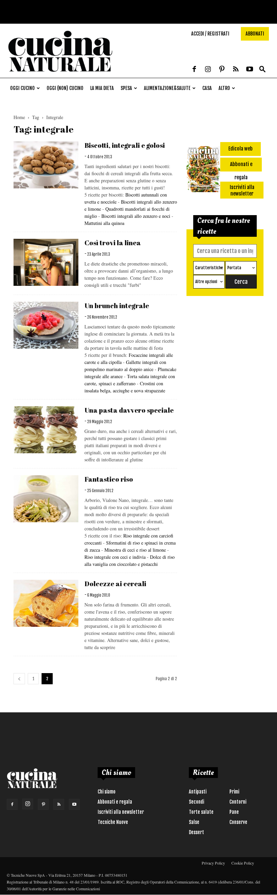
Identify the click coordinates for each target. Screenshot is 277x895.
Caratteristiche (209, 267)
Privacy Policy (213, 863)
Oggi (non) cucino (65, 88)
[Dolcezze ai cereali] (46, 603)
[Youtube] (249, 69)
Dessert (196, 832)
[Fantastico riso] (46, 498)
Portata (234, 267)
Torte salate (201, 812)
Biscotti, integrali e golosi (124, 145)
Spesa (126, 88)
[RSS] (235, 69)
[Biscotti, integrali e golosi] (46, 164)
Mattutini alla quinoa (104, 223)
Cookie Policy (242, 863)
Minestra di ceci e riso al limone (135, 550)
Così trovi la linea (112, 242)
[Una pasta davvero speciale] (46, 429)
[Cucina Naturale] (60, 74)
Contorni (237, 802)
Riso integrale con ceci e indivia (115, 557)
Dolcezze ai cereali (115, 583)
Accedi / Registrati (210, 34)
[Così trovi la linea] (46, 262)
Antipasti (197, 792)
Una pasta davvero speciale (129, 410)
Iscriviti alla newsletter (121, 812)
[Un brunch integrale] (46, 325)
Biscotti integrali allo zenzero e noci (136, 216)
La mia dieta (102, 88)
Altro (224, 88)
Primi (234, 792)
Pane (234, 812)
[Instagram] (208, 69)
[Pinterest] (222, 69)
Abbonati (255, 34)
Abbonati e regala (115, 802)
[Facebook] (194, 69)
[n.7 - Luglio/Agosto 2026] (203, 170)
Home (19, 117)
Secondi (196, 802)
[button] (262, 69)
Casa (207, 88)
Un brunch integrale (116, 305)
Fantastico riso (108, 479)
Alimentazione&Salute (167, 88)
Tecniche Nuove (113, 822)
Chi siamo (107, 792)
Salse (194, 822)
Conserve (238, 822)
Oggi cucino (22, 88)
